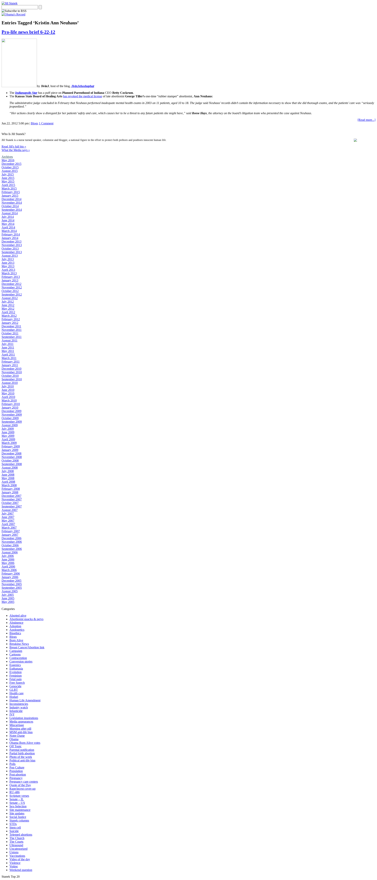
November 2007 (12, 499)
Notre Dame (17, 735)
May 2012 (8, 308)
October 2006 (10, 545)
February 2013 (11, 276)
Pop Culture (16, 767)
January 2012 (10, 322)
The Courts (16, 841)
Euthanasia (16, 668)
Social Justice (17, 817)
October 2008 (10, 460)
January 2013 (10, 280)
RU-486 (14, 792)
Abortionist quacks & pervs (26, 619)
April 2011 (8, 354)
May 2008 (8, 478)
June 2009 (8, 432)
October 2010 (10, 375)
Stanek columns (19, 820)
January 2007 (10, 534)
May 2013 (8, 266)
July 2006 (8, 556)
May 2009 (8, 435)
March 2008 (9, 485)
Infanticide (16, 711)
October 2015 (10, 167)
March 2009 (9, 443)
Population (16, 771)
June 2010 (8, 390)
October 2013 (10, 248)
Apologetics (16, 629)
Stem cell (15, 827)
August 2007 (10, 510)
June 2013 (8, 262)
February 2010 (11, 404)
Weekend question (20, 870)
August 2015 (10, 171)
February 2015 (11, 192)
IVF (12, 714)
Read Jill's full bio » (14, 146)
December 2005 (11, 580)
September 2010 (12, 379)
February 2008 (11, 488)
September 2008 (12, 464)
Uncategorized (18, 848)
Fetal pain (15, 679)
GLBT (13, 689)
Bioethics (15, 633)
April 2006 (8, 566)
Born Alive (16, 640)
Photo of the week (20, 757)
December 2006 (11, 538)
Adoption (15, 626)
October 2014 (10, 206)
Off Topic (15, 746)
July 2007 (8, 513)
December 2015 (11, 163)
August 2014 (10, 213)
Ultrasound (16, 845)
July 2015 (8, 174)
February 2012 (11, 319)
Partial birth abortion (22, 753)
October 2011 (10, 333)
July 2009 (8, 428)
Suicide (14, 831)
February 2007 (11, 531)
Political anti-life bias (22, 760)
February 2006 (11, 573)
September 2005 (12, 587)
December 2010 (11, 368)
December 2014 (11, 199)
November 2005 (12, 584)
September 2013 (12, 252)
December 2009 (11, 411)
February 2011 (11, 361)
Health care (16, 693)
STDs (13, 824)
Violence (14, 862)
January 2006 (10, 577)
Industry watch (18, 707)
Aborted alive (17, 615)
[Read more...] (366, 119)
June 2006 (8, 559)
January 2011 (10, 365)
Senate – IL (16, 799)
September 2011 (12, 337)
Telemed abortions (20, 834)
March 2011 (9, 358)
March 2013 (9, 273)
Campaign (15, 651)
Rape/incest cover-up (22, 788)
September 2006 (12, 548)
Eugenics (15, 665)
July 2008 (8, 471)
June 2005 (8, 598)
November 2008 (12, 457)
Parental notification (21, 749)
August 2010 (10, 382)
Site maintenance (19, 810)
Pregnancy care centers (23, 781)
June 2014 (8, 220)
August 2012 (10, 298)
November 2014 (12, 202)
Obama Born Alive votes (24, 742)
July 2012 (8, 301)
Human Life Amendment (24, 700)
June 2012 (8, 305)
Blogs (34, 123)
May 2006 (8, 563)
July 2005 (8, 594)
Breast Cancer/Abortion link (26, 647)
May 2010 (8, 393)
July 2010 (8, 386)
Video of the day (19, 859)
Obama (13, 739)
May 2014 (8, 223)
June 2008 (8, 474)
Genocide (15, 686)
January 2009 (10, 450)
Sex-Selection (18, 806)
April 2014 (8, 227)
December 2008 (11, 453)
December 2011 (11, 326)
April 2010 (8, 397)
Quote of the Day (20, 785)
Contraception (18, 658)
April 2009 (8, 439)
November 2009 (12, 414)
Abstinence (16, 622)
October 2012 (10, 291)
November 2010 (12, 372)
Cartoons (15, 654)
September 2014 (12, 209)
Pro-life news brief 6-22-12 (28, 32)
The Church (16, 838)
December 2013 (11, 241)
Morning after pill (20, 728)
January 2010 (10, 407)
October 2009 (10, 418)
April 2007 (8, 524)
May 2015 (8, 181)
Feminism (15, 675)
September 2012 (12, 294)
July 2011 (8, 344)
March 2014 (9, 231)
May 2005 (8, 601)
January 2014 (10, 238)
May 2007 (8, 520)
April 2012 (8, 312)
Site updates (16, 813)
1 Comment (46, 123)
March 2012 (9, 315)
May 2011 (8, 351)
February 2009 (11, 446)
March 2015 (9, 188)
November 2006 (12, 541)
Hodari (13, 696)
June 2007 (8, 517)
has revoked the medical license (82, 96)
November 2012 (12, 287)
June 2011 (8, 347)
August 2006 (10, 552)
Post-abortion (17, 774)
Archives (7, 156)
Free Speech (17, 682)
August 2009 (10, 425)
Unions (13, 852)
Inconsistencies (18, 704)
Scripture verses (19, 795)
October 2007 (10, 503)
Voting (13, 866)
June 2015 (8, 178)
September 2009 (12, 421)
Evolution (15, 672)
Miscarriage (16, 725)
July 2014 (8, 216)
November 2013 (12, 245)
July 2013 (8, 259)
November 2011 (12, 329)
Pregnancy (16, 778)
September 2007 (12, 506)
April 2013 (8, 269)
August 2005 (10, 591)
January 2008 (10, 492)
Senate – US (17, 802)
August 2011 (9, 340)
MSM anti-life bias (21, 732)
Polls (12, 764)
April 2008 (8, 481)
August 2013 (10, 255)
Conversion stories (20, 661)
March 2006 (9, 570)
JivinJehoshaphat (82, 86)
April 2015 (8, 185)
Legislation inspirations (23, 718)
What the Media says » (16, 150)
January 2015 (10, 195)
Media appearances (21, 721)
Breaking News (19, 643)
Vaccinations (17, 855)
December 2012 (11, 284)
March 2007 (9, 527)
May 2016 (8, 160)
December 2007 (11, 496)
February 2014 (11, 234)
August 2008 (10, 467)
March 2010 (9, 400)
